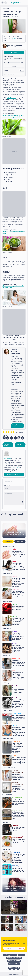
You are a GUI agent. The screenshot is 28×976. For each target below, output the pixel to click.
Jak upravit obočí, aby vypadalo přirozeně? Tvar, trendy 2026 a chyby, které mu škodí (18, 676)
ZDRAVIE (9, 8)
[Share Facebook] (4, 438)
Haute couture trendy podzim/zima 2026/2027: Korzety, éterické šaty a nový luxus (18, 664)
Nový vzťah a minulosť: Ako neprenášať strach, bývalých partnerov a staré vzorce (18, 636)
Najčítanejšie (8, 541)
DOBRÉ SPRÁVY (16, 713)
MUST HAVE (15, 589)
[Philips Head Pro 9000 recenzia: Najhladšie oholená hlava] (21, 919)
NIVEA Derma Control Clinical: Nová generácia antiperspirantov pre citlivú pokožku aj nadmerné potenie (18, 731)
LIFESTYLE (15, 726)
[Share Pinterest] (15, 438)
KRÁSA (14, 549)
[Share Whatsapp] (7, 438)
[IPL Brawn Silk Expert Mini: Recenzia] (21, 927)
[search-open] (5, 2)
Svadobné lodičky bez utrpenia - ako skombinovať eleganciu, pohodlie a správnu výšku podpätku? (18, 582)
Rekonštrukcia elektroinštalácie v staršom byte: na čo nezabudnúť (18, 777)
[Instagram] (10, 968)
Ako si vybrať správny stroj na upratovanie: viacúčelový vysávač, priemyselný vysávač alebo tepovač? (19, 761)
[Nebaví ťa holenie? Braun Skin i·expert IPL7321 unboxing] (7, 927)
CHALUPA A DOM (17, 798)
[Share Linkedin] (19, 438)
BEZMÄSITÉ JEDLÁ (17, 837)
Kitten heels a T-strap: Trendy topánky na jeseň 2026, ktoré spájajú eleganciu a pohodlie (18, 566)
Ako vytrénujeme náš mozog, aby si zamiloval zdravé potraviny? (13, 116)
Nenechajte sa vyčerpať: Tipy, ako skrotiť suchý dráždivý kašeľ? (18, 690)
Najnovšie (20, 541)
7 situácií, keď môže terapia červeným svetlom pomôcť (18, 607)
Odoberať (21, 948)
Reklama (21, 955)
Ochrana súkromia (14, 960)
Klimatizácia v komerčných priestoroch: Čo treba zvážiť (18, 789)
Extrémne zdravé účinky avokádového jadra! (13, 232)
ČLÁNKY (14, 686)
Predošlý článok (6, 444)
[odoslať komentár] (22, 502)
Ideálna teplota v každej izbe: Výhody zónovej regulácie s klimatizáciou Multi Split (18, 815)
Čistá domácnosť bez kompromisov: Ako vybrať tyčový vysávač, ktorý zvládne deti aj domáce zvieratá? (18, 858)
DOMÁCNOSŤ (16, 741)
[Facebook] (18, 968)
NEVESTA (15, 576)
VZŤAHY (14, 631)
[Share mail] (22, 438)
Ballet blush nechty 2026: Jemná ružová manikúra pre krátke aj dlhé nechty (18, 553)
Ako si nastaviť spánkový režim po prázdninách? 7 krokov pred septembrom (18, 649)
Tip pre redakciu (14, 963)
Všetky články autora (16, 426)
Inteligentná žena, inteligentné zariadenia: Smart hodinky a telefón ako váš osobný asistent (18, 703)
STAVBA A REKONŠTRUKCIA (17, 771)
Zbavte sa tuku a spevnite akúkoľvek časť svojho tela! (13, 286)
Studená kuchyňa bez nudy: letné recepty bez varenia (19, 840)
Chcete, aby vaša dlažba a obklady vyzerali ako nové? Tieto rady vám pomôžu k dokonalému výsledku (18, 748)
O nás (5, 955)
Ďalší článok (20, 445)
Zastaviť (14, 66)
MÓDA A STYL (16, 658)
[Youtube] (14, 968)
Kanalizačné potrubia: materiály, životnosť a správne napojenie (18, 802)
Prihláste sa (7, 459)
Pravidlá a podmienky (14, 958)
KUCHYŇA (15, 825)
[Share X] (11, 438)
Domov (4, 8)
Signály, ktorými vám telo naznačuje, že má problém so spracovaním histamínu (18, 621)
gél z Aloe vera (11, 98)
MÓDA (14, 561)
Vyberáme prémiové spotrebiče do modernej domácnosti (18, 829)
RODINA (14, 643)
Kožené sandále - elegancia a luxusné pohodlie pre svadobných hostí (18, 593)
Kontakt (13, 955)
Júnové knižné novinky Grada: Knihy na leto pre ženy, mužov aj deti (18, 869)
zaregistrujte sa (15, 467)
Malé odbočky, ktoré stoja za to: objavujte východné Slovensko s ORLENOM (18, 718)
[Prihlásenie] (2, 2)
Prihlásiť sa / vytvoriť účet (14, 474)
